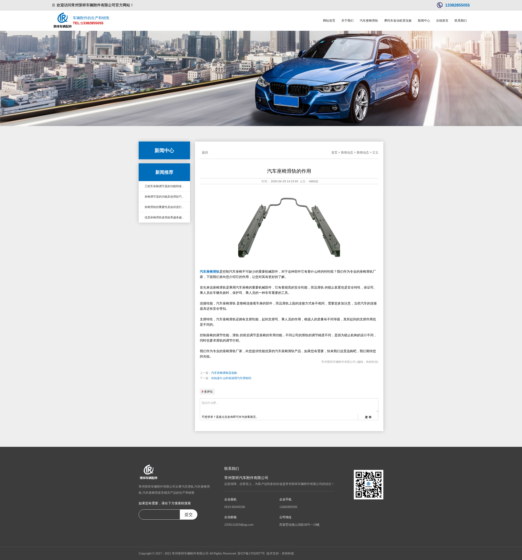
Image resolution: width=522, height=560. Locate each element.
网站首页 (329, 20)
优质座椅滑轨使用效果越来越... (164, 217)
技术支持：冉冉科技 (280, 553)
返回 (205, 152)
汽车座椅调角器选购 (224, 372)
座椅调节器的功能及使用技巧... (164, 196)
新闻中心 (424, 20)
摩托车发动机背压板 (398, 20)
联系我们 (461, 20)
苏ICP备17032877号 (251, 553)
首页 (334, 152)
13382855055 (457, 5)
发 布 (368, 417)
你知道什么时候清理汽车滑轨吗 (231, 378)
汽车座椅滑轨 (369, 20)
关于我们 (347, 20)
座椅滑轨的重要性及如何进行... (164, 207)
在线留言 (442, 20)
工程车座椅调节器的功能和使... (164, 186)
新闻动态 (347, 152)
